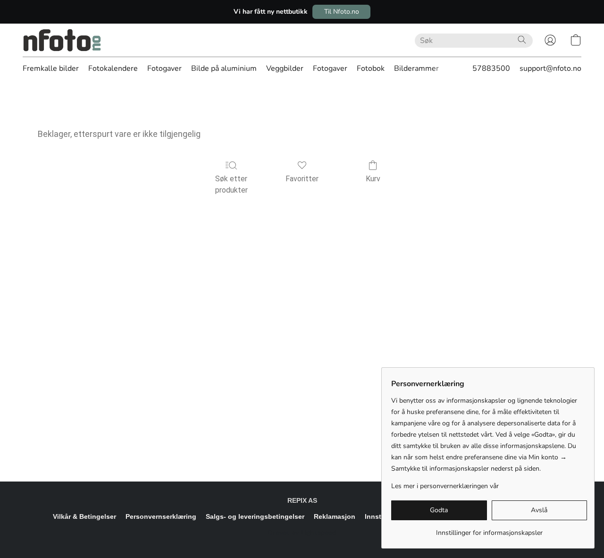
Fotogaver (164, 68)
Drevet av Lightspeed (302, 532)
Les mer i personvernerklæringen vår (445, 486)
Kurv (373, 178)
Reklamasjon (334, 516)
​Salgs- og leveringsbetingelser (255, 516)
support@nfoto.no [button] (550, 68)
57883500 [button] (491, 68)
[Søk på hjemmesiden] (522, 39)
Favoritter (302, 178)
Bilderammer (416, 68)
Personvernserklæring (161, 516)
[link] (489, 529)
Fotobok (371, 68)
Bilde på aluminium (224, 68)
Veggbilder (284, 68)
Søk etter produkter (231, 184)
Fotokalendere (113, 68)
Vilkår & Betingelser (84, 516)
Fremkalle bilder (51, 68)
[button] (341, 12)
